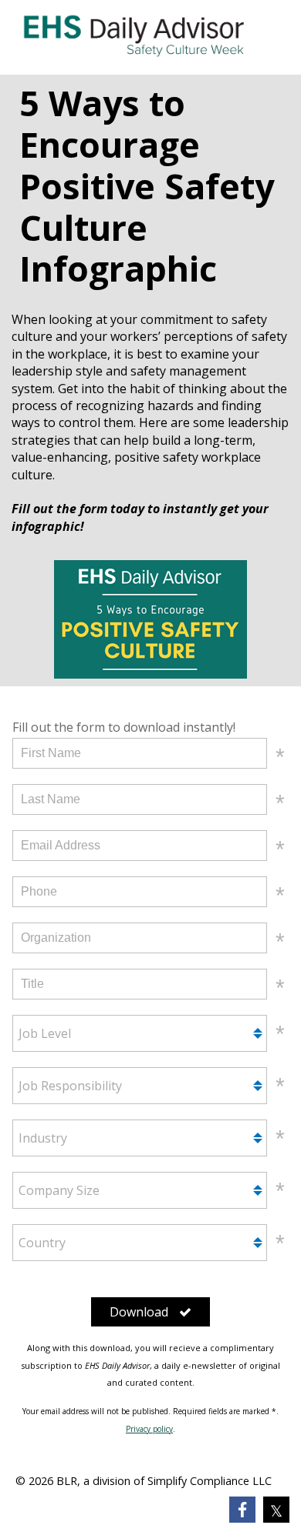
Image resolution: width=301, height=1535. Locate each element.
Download (139, 1311)
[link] (242, 1510)
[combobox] (139, 1033)
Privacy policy (149, 1428)
